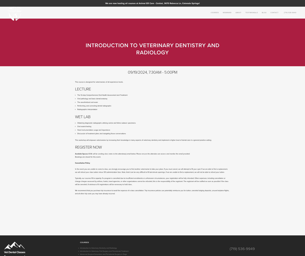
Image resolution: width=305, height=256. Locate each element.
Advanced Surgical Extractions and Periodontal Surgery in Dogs (103, 254)
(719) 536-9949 (242, 249)
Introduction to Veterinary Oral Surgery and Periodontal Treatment (104, 251)
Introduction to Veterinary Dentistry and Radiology (98, 248)
